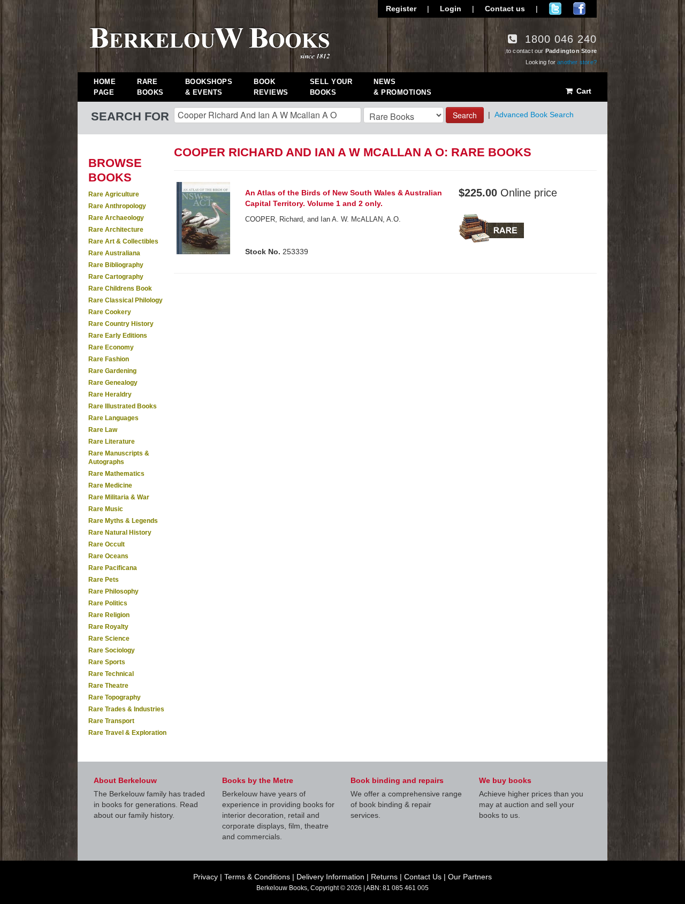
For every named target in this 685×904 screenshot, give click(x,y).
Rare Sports (106, 662)
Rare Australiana (114, 253)
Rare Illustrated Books (122, 406)
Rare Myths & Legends (123, 521)
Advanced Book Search (534, 114)
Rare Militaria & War (118, 497)
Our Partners (470, 876)
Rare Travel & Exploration (127, 732)
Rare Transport (111, 721)
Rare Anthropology (117, 206)
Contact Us (423, 876)
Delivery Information (330, 876)
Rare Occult (106, 544)
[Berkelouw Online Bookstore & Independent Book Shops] (210, 41)
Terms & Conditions (257, 876)
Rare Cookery (109, 312)
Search (465, 115)
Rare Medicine (110, 485)
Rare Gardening (112, 371)
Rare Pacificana (112, 568)
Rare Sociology (111, 650)
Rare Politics (107, 603)
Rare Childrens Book (120, 288)
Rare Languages (113, 418)
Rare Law (102, 430)
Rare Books (150, 87)
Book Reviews (271, 87)
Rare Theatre (108, 685)
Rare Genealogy (113, 382)
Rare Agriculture (113, 194)
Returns (384, 876)
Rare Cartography (115, 276)
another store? (577, 62)
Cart (582, 91)
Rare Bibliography (115, 265)
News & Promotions (402, 87)
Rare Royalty (108, 626)
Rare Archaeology (116, 218)
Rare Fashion (108, 359)
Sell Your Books (331, 87)
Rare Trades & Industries (126, 709)
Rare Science (109, 638)
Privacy (205, 876)
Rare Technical (111, 674)
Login (450, 8)
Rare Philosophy (113, 591)
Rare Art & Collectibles (123, 241)
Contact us (505, 8)
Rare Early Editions (117, 335)
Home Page (105, 87)
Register (401, 8)
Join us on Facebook (579, 8)
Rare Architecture (115, 229)
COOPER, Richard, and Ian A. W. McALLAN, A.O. (323, 219)
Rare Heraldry (110, 394)
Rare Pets (103, 579)
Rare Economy (111, 347)
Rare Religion (109, 615)
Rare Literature (111, 441)
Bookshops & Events (209, 87)
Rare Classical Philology (125, 300)
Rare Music (105, 509)
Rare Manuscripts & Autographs (118, 458)
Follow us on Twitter (555, 8)
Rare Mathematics (116, 473)
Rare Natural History (119, 532)
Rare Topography (114, 697)
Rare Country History (121, 324)
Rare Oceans (108, 556)
